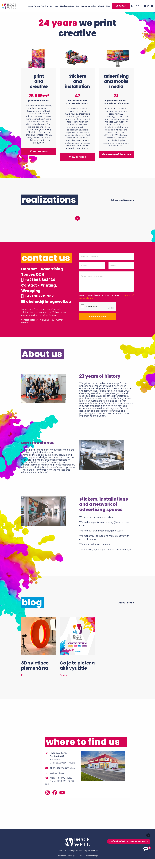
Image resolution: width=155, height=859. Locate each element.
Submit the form (97, 316)
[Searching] (133, 6)
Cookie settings (91, 856)
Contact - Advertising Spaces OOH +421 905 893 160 (42, 274)
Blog (108, 6)
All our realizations (122, 200)
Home (79, 856)
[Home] (9, 6)
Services (54, 6)
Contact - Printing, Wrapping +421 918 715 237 (39, 291)
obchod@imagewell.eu (48, 301)
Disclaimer (61, 856)
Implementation (88, 6)
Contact (122, 6)
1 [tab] (77, 218)
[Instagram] (147, 6)
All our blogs (126, 602)
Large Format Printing (38, 6)
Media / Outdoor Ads (69, 6)
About (101, 6)
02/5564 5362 (57, 773)
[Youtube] (151, 6)
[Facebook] (144, 6)
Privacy (71, 856)
